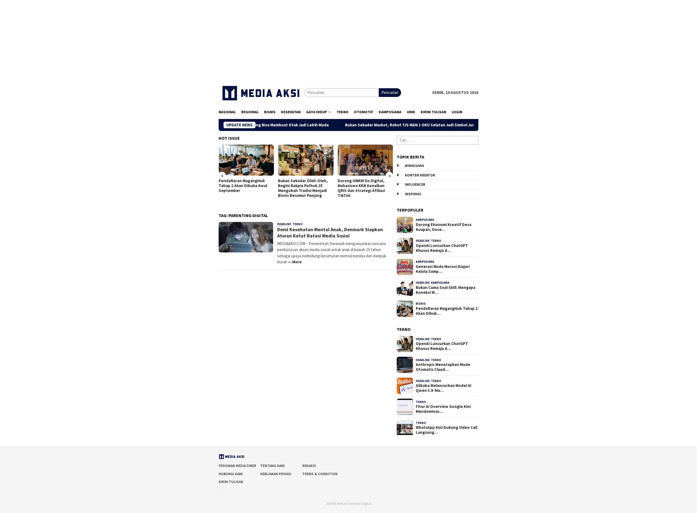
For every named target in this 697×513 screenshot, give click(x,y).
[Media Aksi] (261, 92)
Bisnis (421, 304)
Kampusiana (425, 220)
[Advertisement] (348, 38)
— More (295, 261)
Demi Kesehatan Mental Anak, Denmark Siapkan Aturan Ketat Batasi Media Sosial (330, 232)
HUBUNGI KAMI (231, 474)
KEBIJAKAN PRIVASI (275, 474)
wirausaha (414, 165)
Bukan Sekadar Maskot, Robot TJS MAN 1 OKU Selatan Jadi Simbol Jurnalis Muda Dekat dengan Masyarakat (424, 125)
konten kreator (420, 175)
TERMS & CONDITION (320, 474)
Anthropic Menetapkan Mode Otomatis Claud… (443, 367)
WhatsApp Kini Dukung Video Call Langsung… (446, 430)
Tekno (297, 224)
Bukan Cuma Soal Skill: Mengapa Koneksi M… (445, 290)
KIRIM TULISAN (231, 482)
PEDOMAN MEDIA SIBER (237, 465)
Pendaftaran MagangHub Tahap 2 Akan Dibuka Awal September (243, 185)
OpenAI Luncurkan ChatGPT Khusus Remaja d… (442, 248)
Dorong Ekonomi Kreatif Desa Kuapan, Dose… (443, 227)
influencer (415, 184)
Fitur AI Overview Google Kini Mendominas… (443, 409)
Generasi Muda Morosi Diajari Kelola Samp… (443, 269)
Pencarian (389, 92)
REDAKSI (309, 465)
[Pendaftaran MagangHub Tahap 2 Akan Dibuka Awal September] (246, 160)
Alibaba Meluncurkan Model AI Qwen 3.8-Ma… (443, 388)
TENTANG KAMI (272, 465)
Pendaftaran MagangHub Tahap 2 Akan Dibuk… (447, 311)
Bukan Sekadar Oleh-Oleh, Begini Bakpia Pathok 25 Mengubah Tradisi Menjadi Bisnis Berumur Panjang (303, 188)
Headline (284, 224)
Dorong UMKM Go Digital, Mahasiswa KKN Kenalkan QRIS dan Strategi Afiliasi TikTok (361, 188)
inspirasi (413, 194)
